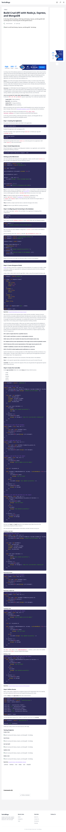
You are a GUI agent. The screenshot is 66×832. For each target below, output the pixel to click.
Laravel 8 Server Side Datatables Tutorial (17, 762)
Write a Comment (26, 795)
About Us (36, 817)
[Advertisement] (25, 54)
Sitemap (36, 823)
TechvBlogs (6, 2)
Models (5, 267)
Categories (20, 819)
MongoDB (28, 764)
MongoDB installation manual (23, 109)
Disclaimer (36, 821)
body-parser (26, 191)
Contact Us (36, 819)
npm (24, 764)
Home (19, 817)
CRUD (5, 95)
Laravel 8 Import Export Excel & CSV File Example (19, 685)
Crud (16, 764)
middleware (20, 197)
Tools (19, 821)
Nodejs (20, 764)
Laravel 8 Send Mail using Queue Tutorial (17, 312)
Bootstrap (11, 764)
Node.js (5, 9)
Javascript (6, 764)
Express (5, 80)
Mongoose (6, 88)
